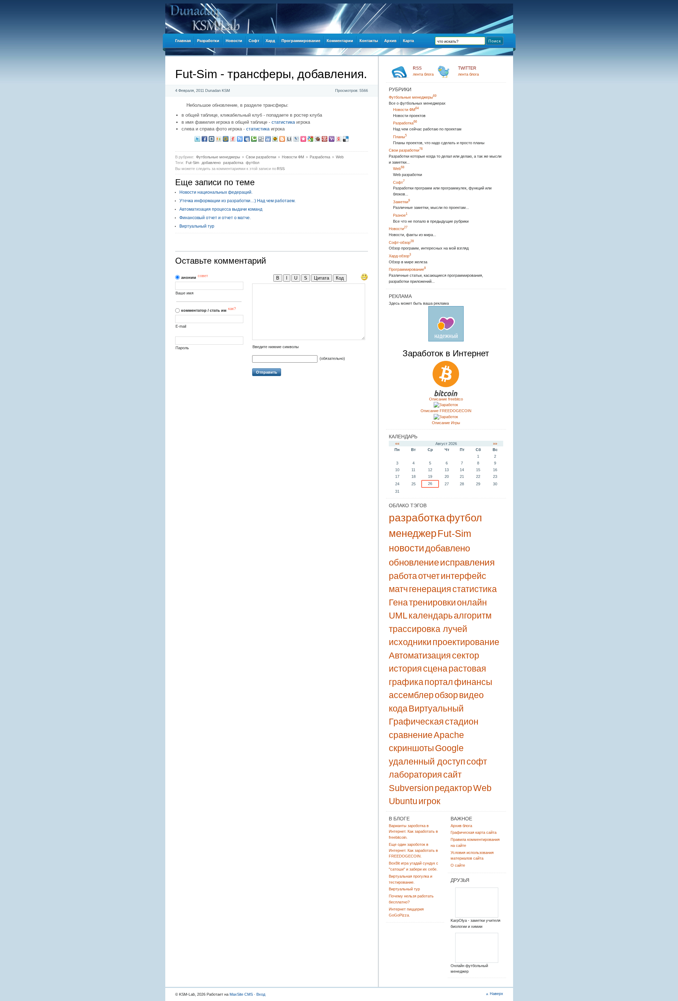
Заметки (401, 202)
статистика (283, 122)
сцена (435, 668)
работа (403, 576)
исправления (467, 562)
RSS (281, 168)
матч (398, 589)
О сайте (458, 865)
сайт (452, 774)
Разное (400, 215)
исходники (410, 642)
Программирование (407, 269)
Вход (260, 994)
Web (340, 157)
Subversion (411, 788)
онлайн (472, 602)
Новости (398, 229)
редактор (453, 788)
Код (340, 278)
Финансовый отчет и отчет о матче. (215, 217)
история (405, 668)
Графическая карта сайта (473, 832)
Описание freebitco (446, 399)
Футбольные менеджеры (218, 157)
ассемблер (411, 695)
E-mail (181, 326)
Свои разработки (261, 157)
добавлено (211, 162)
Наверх (496, 993)
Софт (399, 182)
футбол (252, 162)
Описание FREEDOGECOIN (446, 411)
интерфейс (463, 576)
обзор (446, 695)
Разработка (320, 157)
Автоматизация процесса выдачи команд (220, 209)
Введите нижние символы (275, 347)
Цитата (321, 278)
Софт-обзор (401, 242)
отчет (429, 576)
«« (397, 443)
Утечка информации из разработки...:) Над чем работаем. (237, 200)
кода (398, 708)
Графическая (416, 721)
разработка (233, 162)
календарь (431, 615)
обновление (414, 562)
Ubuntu (403, 801)
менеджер (412, 533)
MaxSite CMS (241, 994)
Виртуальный (436, 708)
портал (438, 682)
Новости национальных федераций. (215, 192)
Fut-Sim (192, 162)
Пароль (182, 348)
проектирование (466, 642)
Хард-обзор (400, 256)
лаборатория (415, 774)
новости (406, 548)
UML (398, 615)
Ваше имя (185, 293)
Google (449, 748)
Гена (398, 602)
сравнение (411, 735)
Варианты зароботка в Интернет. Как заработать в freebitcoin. (413, 832)
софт (476, 761)
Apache (449, 735)
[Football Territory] (476, 961)
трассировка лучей (428, 629)
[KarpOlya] (476, 916)
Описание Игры (446, 423)
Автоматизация (420, 655)
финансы (473, 682)
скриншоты (411, 748)
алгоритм (473, 615)
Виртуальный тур (196, 226)
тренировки (432, 602)
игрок (429, 801)
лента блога (423, 71)
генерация (430, 589)
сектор (465, 655)
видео (471, 695)
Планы (400, 137)
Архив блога (461, 826)
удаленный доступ (427, 761)
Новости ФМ (293, 157)
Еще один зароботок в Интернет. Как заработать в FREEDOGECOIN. (413, 850)
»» (495, 443)
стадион (461, 721)
